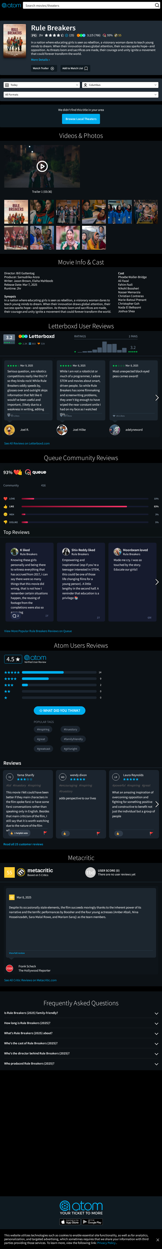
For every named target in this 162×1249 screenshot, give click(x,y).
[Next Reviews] (156, 397)
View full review (17, 953)
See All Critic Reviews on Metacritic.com (30, 980)
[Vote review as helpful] (65, 833)
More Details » (40, 60)
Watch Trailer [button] (41, 68)
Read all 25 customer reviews (23, 844)
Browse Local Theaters (81, 119)
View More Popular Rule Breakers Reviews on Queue (38, 631)
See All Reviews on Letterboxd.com (27, 443)
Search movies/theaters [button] (42, 5)
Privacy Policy (106, 1243)
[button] (41, 85)
